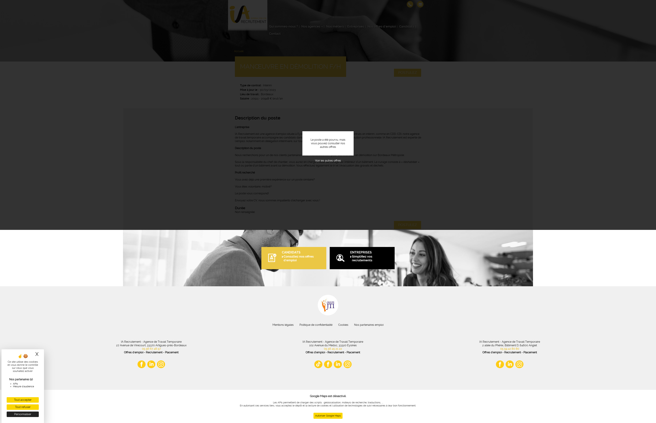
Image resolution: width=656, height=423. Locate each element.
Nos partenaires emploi (369, 324)
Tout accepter (23, 399)
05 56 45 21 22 (333, 348)
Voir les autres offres (328, 160)
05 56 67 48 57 (151, 348)
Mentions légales (283, 324)
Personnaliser (22, 414)
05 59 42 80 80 (509, 348)
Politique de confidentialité (315, 324)
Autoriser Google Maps (328, 415)
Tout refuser (23, 407)
